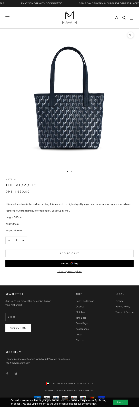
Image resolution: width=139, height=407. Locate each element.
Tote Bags (81, 317)
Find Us (80, 340)
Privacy (119, 301)
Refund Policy (122, 306)
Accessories (82, 328)
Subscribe (18, 327)
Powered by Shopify (80, 390)
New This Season (85, 301)
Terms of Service (124, 312)
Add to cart (69, 253)
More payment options (69, 271)
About (79, 334)
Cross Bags (82, 323)
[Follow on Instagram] (16, 373)
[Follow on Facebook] (7, 373)
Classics (80, 306)
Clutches (80, 312)
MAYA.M (10, 179)
